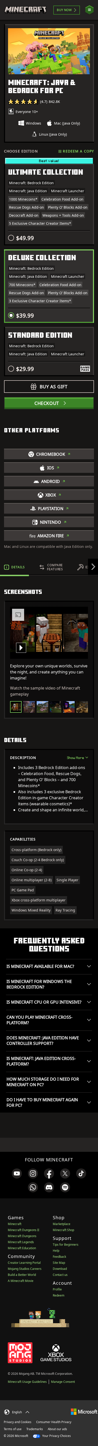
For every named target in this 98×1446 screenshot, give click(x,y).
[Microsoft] (84, 1411)
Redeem (58, 1295)
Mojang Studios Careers (24, 1269)
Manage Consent (63, 1382)
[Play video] (21, 648)
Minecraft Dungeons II (23, 1230)
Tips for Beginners (65, 1244)
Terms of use (13, 1429)
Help (56, 1250)
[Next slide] (93, 567)
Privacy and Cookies (17, 1422)
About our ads (57, 1429)
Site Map (59, 1263)
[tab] (14, 567)
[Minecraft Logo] (25, 10)
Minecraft (14, 1224)
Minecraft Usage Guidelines (27, 1382)
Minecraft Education (22, 1248)
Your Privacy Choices (56, 1436)
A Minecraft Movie (20, 1281)
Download (60, 1269)
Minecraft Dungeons (22, 1236)
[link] (17, 1173)
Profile (57, 1289)
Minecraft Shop (63, 1230)
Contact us (60, 1275)
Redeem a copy (78, 151)
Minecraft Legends (21, 1242)
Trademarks (34, 1429)
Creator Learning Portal (24, 1263)
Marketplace (61, 1224)
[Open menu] (89, 10)
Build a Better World (22, 1275)
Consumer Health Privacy (53, 1422)
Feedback (59, 1256)
